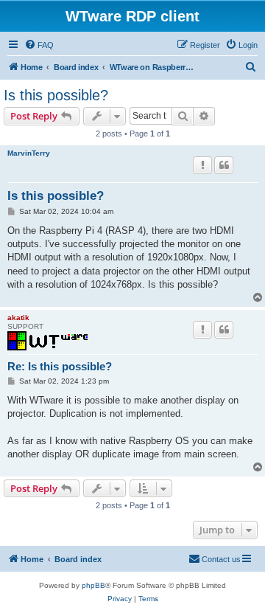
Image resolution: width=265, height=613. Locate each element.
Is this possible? (56, 95)
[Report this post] (202, 165)
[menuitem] (39, 45)
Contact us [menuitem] (221, 559)
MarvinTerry (28, 153)
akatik (18, 318)
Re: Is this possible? (59, 366)
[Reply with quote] (223, 165)
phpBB (93, 585)
